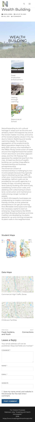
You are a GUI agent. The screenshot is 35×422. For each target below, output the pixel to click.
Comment (6, 350)
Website (5, 383)
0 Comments (16, 16)
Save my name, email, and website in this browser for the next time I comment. (17, 394)
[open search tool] (24, 4)
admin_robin (7, 14)
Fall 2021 (6, 16)
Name (4, 365)
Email (4, 374)
